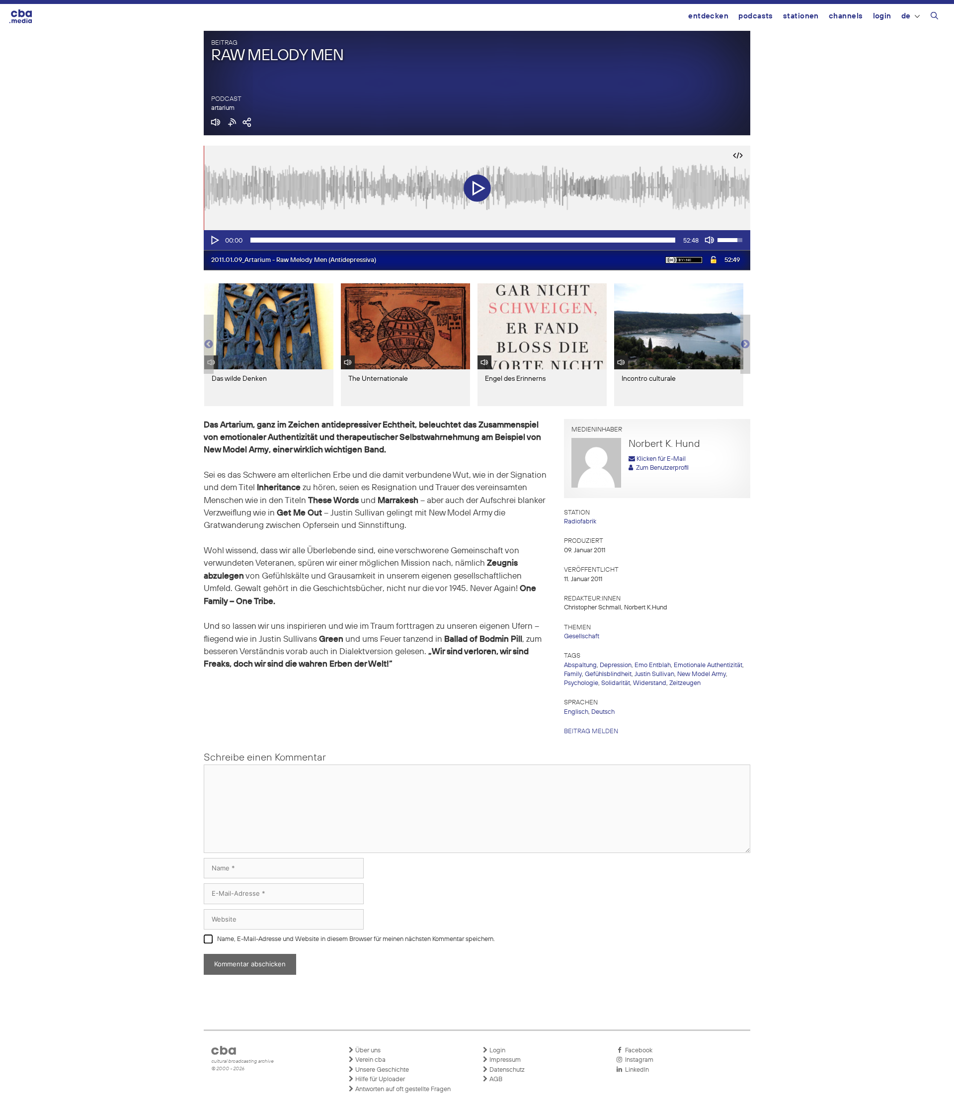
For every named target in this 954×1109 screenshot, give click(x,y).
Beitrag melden (591, 731)
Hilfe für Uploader (379, 1079)
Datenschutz (506, 1070)
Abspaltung (580, 665)
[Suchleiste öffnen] (934, 17)
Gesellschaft (581, 636)
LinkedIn (635, 1070)
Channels (846, 16)
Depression (616, 665)
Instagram (637, 1060)
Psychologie (581, 683)
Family (573, 674)
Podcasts (755, 16)
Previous (209, 344)
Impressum (504, 1060)
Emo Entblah (653, 665)
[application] (477, 240)
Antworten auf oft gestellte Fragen (402, 1089)
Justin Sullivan (654, 674)
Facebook (637, 1050)
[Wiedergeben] (214, 240)
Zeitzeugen (685, 683)
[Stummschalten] (710, 240)
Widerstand (649, 683)
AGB (495, 1079)
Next (745, 344)
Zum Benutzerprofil (661, 468)
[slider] (462, 240)
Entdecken (708, 16)
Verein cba (370, 1060)
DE (906, 16)
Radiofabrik (580, 521)
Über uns (367, 1050)
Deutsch (603, 712)
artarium (223, 108)
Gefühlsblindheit (608, 674)
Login (882, 16)
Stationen (801, 16)
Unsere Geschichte (381, 1070)
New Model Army (701, 674)
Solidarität (615, 683)
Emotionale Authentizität (708, 665)
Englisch (576, 712)
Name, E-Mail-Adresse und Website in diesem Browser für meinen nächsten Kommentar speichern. (356, 939)
